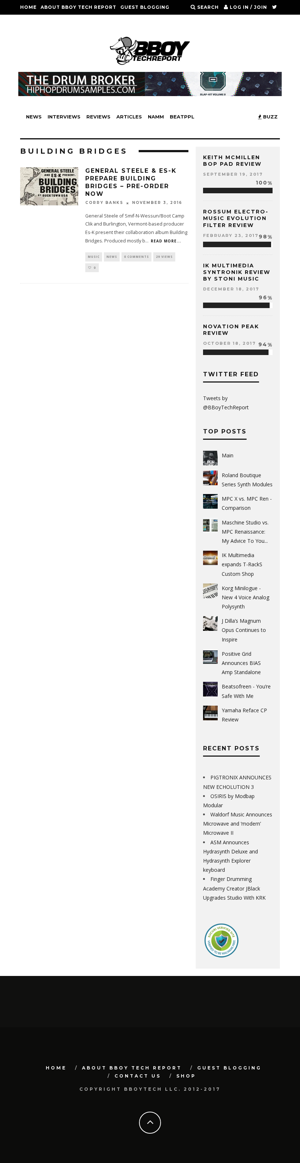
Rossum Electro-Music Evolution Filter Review (236, 218)
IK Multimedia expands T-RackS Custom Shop (242, 564)
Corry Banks (104, 203)
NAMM (156, 117)
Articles (129, 117)
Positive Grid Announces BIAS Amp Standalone (241, 663)
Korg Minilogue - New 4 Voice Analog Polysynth (245, 597)
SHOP (67, 22)
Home (28, 7)
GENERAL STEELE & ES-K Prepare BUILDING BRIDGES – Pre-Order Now (131, 182)
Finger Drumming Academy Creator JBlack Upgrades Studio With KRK (234, 888)
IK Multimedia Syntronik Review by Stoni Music (236, 272)
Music (94, 257)
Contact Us (38, 22)
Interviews (64, 117)
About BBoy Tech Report (78, 7)
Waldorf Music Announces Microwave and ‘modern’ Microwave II (237, 823)
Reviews (98, 117)
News (34, 117)
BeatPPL (182, 117)
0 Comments (136, 257)
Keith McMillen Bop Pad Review (232, 160)
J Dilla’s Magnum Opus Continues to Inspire (244, 630)
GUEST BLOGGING (144, 7)
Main (227, 455)
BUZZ (270, 117)
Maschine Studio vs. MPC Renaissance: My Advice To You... (245, 531)
